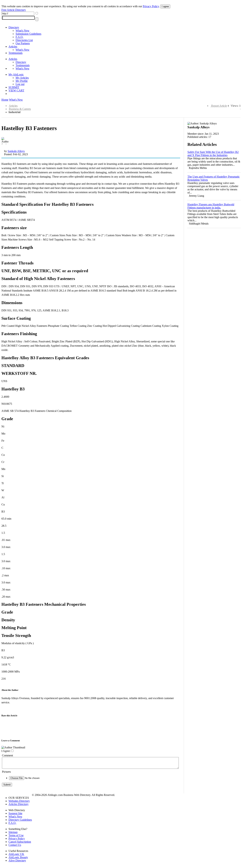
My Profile (22, 80)
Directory (14, 27)
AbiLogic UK (16, 854)
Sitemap (13, 832)
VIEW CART (16, 90)
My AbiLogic (16, 74)
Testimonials (15, 52)
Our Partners (23, 43)
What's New (22, 30)
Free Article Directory (13, 9)
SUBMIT (14, 87)
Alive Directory (17, 860)
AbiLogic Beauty (18, 857)
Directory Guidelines (20, 819)
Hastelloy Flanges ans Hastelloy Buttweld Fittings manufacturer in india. (210, 206)
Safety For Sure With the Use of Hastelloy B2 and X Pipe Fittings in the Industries (213, 153)
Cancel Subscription (20, 841)
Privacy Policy (151, 6)
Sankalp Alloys (16, 151)
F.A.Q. (19, 36)
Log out (20, 84)
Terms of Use (16, 835)
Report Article (219, 105)
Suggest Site (15, 813)
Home (4, 99)
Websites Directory (19, 800)
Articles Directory (19, 804)
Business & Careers (20, 108)
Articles (13, 46)
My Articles (22, 77)
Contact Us (15, 844)
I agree (165, 6)
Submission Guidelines (28, 33)
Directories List (24, 40)
